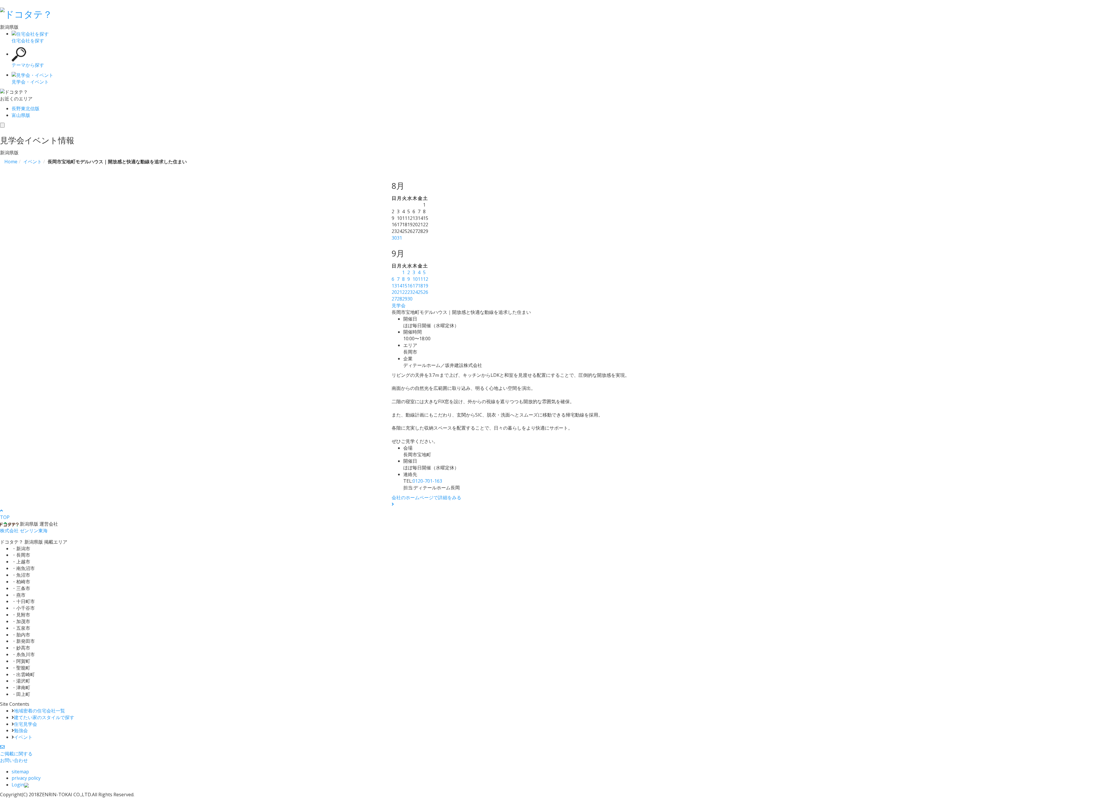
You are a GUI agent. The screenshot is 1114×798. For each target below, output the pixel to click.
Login (18, 784)
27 (394, 299)
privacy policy (26, 778)
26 (425, 292)
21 (399, 292)
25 (420, 292)
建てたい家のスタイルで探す (44, 717)
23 (410, 292)
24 (415, 292)
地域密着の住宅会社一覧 (39, 710)
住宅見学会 (25, 724)
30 (394, 238)
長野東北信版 (25, 108)
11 (420, 279)
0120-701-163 (427, 481)
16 (410, 286)
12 (425, 279)
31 (399, 238)
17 (415, 286)
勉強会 (21, 730)
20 (394, 292)
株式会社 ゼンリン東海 (24, 530)
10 (415, 279)
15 (404, 286)
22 (404, 292)
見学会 (399, 305)
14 (399, 286)
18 (420, 286)
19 (425, 286)
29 (404, 299)
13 (394, 286)
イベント (23, 737)
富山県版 (21, 115)
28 (399, 299)
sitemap (20, 771)
